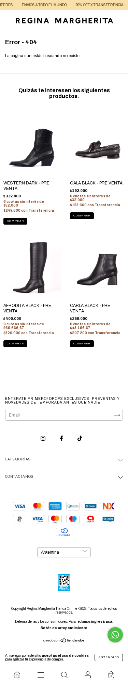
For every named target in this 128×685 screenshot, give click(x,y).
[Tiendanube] (64, 641)
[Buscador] (64, 675)
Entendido (108, 657)
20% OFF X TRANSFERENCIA (95, 5)
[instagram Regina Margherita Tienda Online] (43, 438)
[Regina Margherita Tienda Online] (17, 675)
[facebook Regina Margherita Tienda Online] (62, 438)
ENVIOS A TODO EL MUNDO (40, 5)
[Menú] (40, 675)
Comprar (15, 221)
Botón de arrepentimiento (64, 628)
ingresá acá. (102, 621)
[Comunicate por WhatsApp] (115, 634)
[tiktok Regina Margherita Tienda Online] (80, 438)
